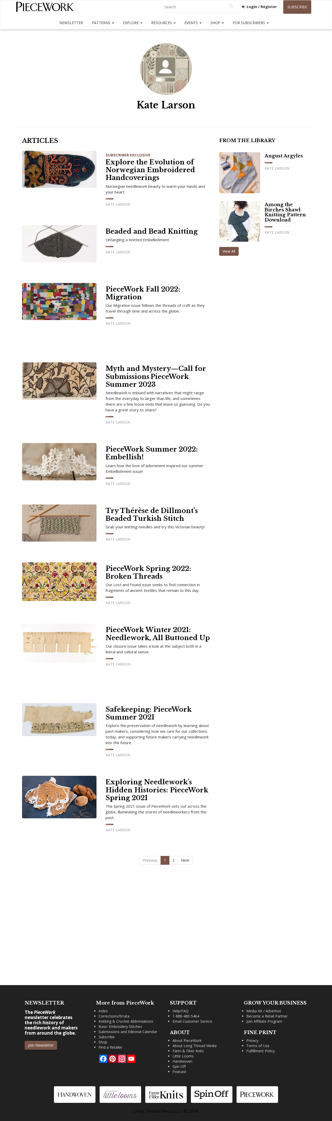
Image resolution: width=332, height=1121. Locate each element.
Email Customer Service (192, 1021)
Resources (162, 22)
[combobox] (199, 7)
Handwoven (182, 1061)
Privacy (252, 1040)
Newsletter (71, 22)
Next (185, 860)
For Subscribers (249, 22)
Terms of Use (257, 1045)
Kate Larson (118, 204)
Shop (215, 22)
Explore (131, 22)
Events (191, 22)
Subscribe (297, 6)
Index (103, 1010)
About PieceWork (187, 1040)
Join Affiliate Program (264, 1021)
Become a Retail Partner (267, 1016)
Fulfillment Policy (260, 1050)
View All (229, 251)
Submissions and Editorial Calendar (128, 1031)
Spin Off (179, 1066)
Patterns (102, 22)
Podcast (179, 1071)
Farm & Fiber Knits (188, 1050)
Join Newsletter (41, 1045)
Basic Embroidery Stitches (120, 1026)
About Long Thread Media (194, 1045)
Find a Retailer (110, 1047)
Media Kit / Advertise (263, 1010)
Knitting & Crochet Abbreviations (126, 1021)
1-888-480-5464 (185, 1016)
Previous (150, 860)
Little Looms (183, 1056)
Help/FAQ (180, 1010)
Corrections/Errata (114, 1016)
